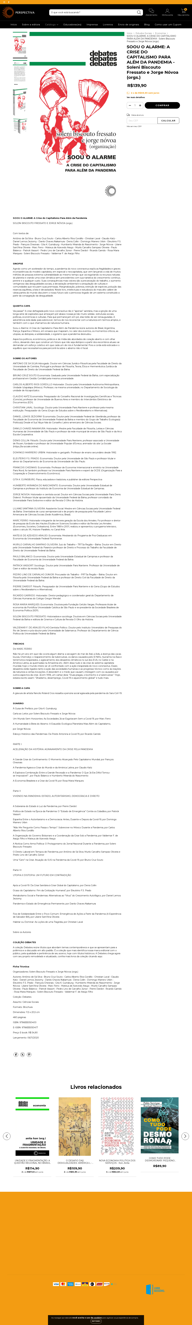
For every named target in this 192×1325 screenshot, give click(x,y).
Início (13, 24)
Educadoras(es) (72, 24)
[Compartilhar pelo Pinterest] (29, 1055)
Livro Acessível (14, 1236)
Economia (160, 33)
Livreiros (108, 24)
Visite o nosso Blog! (82, 1228)
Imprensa (92, 24)
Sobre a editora (31, 24)
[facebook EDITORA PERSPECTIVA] (9, 2)
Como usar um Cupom (168, 24)
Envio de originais (128, 24)
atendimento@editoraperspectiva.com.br (94, 1213)
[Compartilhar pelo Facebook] (16, 1055)
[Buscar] (139, 12)
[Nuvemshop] (175, 1305)
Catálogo (51, 24)
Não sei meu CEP (134, 126)
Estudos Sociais (144, 33)
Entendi (96, 1321)
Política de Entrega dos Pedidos (24, 1253)
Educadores (13, 1219)
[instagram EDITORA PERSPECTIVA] (4, 2)
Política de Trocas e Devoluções (23, 1259)
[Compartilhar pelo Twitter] (22, 1055)
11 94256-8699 (79, 1208)
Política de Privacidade (19, 1265)
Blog (147, 24)
